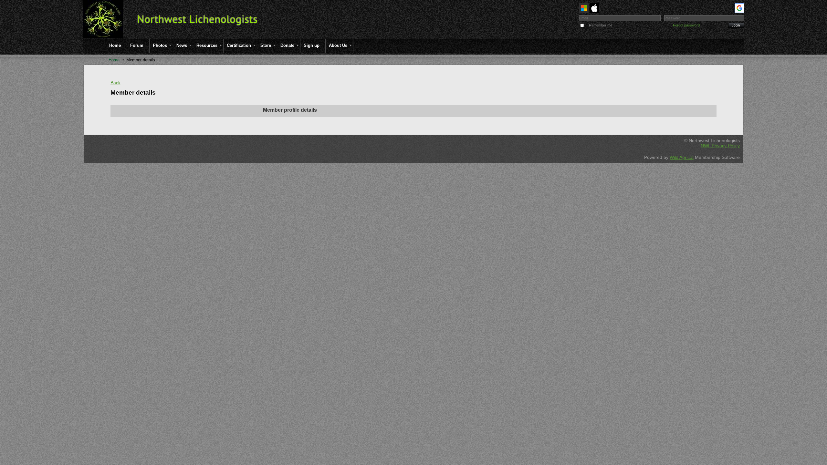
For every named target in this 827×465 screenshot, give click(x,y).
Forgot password (686, 25)
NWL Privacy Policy (720, 145)
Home (114, 59)
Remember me (600, 25)
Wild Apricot (682, 157)
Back (115, 82)
